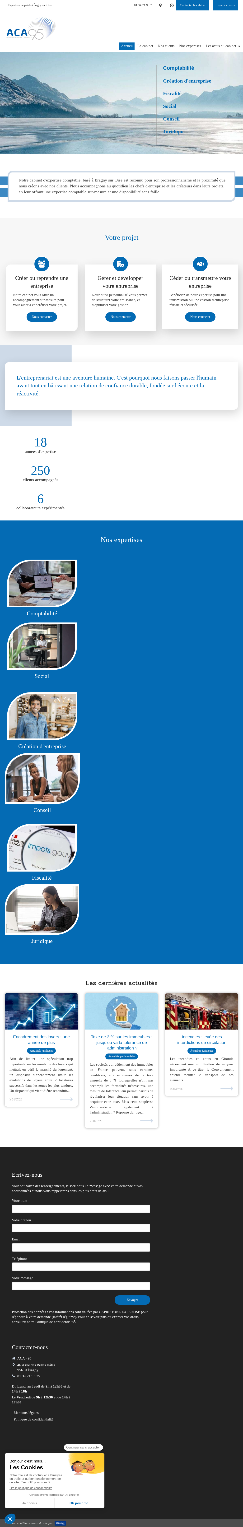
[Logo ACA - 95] (31, 40)
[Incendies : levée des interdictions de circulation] (201, 1011)
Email (16, 1239)
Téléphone (20, 1259)
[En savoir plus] (42, 716)
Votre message (22, 1278)
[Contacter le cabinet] (42, 848)
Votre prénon (21, 1220)
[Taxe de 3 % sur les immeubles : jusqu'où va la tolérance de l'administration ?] (121, 1011)
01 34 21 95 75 (28, 1376)
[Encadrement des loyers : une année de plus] (41, 1011)
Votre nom (19, 1200)
